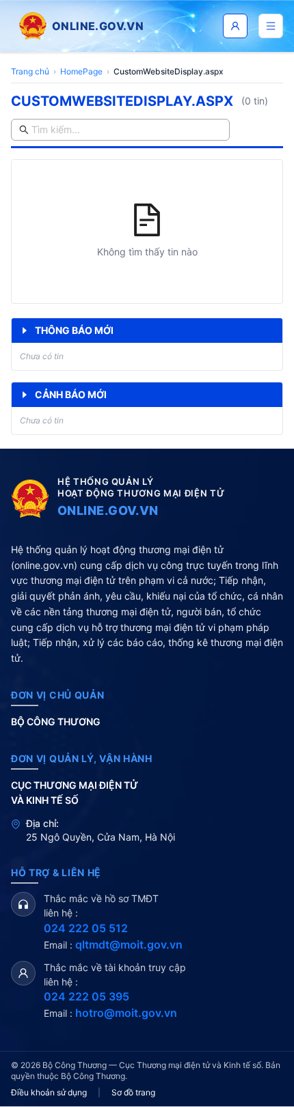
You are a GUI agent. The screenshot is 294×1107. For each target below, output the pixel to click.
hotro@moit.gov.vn (126, 1013)
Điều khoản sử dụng (49, 1092)
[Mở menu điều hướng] (270, 26)
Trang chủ (30, 71)
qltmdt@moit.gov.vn (129, 944)
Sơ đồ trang (133, 1092)
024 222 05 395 (86, 996)
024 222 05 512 (86, 928)
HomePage (81, 71)
